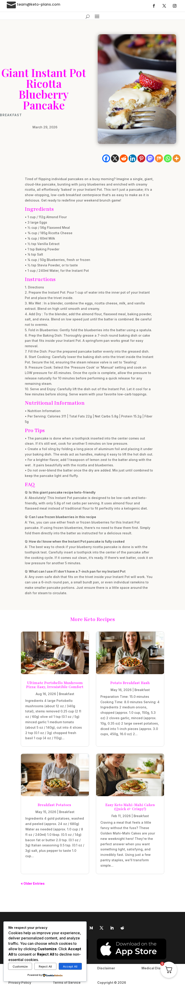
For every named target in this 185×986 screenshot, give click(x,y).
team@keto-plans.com (38, 4)
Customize (20, 966)
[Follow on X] (164, 5)
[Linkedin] (132, 158)
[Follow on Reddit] (122, 928)
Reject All (45, 966)
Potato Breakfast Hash (130, 682)
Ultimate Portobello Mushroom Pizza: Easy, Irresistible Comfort (54, 684)
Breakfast (11, 115)
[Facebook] (106, 158)
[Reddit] (124, 158)
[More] (176, 158)
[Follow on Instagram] (174, 5)
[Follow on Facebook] (153, 5)
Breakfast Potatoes (55, 804)
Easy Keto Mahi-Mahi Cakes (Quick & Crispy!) (130, 806)
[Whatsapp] (168, 158)
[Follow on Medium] (91, 928)
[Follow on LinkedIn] (112, 928)
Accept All (70, 966)
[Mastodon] (150, 158)
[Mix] (159, 158)
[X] (115, 158)
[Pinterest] (141, 158)
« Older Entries (33, 883)
